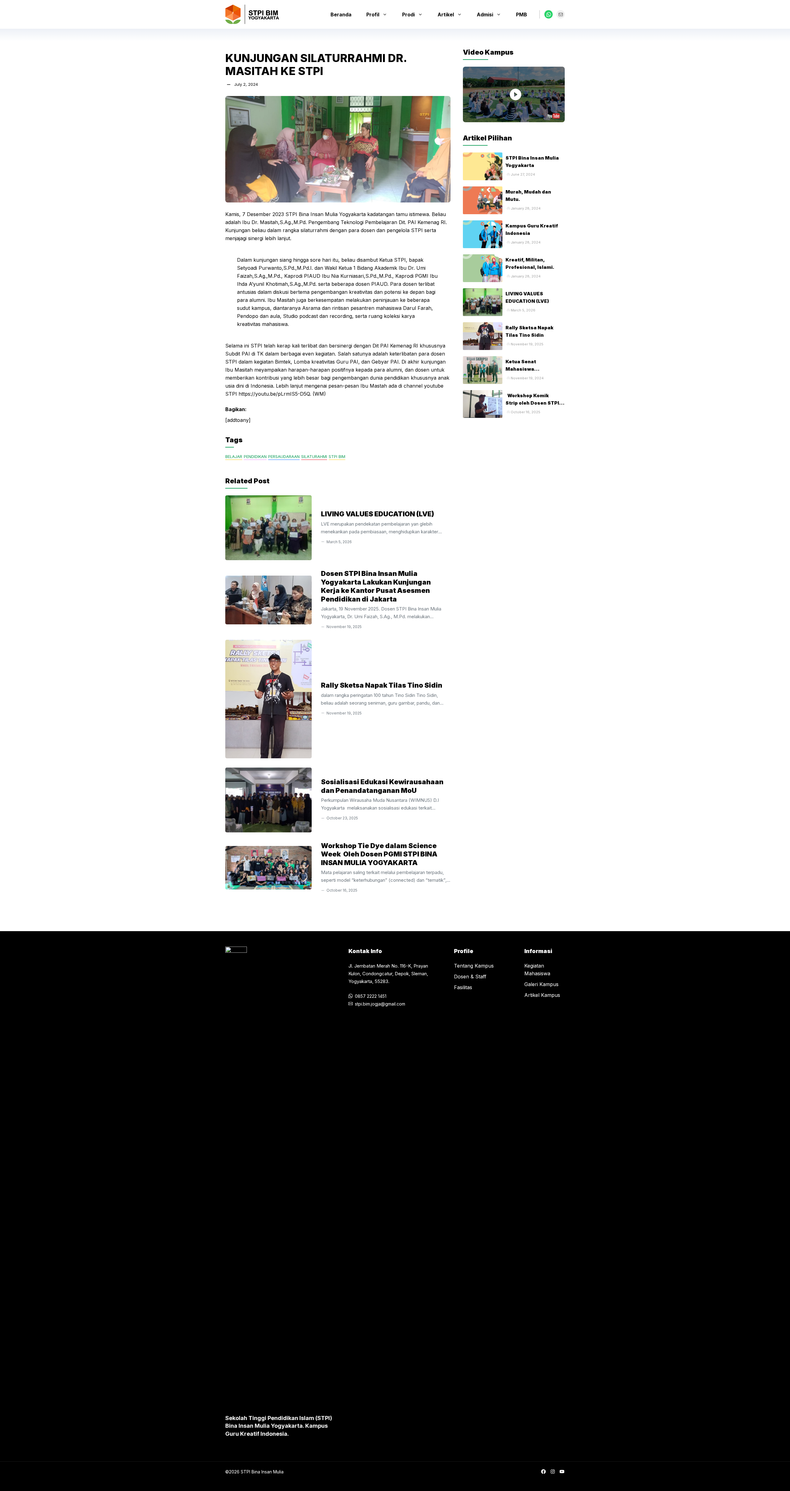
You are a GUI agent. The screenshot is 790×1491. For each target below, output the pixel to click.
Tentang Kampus (474, 966)
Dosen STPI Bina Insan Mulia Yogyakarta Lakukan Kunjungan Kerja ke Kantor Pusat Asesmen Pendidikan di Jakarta (376, 586)
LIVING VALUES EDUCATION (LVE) (377, 514)
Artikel (446, 14)
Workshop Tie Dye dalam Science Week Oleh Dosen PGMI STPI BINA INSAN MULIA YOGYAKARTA (379, 854)
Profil (372, 14)
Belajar (233, 456)
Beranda (341, 14)
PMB (521, 14)
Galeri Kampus (541, 984)
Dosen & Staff (470, 976)
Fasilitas (463, 987)
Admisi (485, 14)
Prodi (408, 14)
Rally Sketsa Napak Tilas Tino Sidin (381, 685)
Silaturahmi (314, 456)
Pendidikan (255, 456)
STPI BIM (337, 456)
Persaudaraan (284, 456)
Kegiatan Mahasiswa (537, 970)
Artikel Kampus (542, 995)
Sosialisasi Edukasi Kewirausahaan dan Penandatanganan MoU (382, 786)
